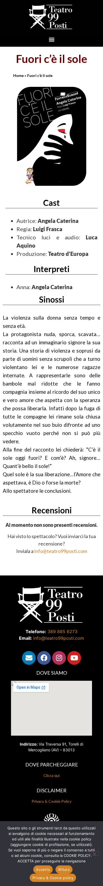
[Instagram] (59, 658)
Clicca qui (51, 775)
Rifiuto (64, 869)
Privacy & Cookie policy (52, 878)
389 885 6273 (62, 631)
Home (18, 75)
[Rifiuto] (94, 853)
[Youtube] (74, 658)
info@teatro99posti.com (60, 551)
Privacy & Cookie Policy (51, 801)
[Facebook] (44, 658)
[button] (51, 39)
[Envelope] (29, 658)
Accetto (43, 869)
